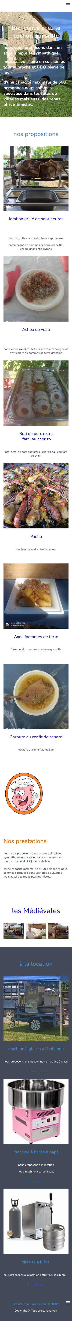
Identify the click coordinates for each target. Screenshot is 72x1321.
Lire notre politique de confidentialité (36, 1304)
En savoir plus (36, 1071)
